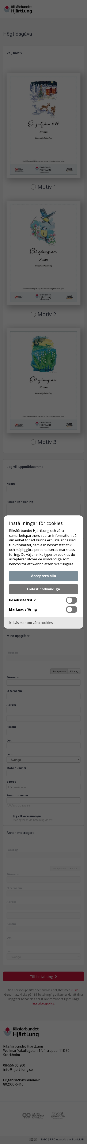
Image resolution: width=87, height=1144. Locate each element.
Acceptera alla (43, 575)
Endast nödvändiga (43, 589)
